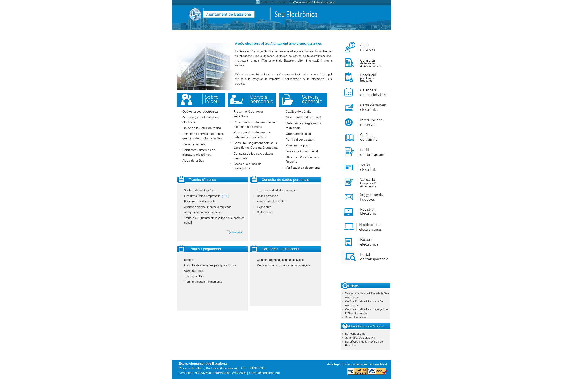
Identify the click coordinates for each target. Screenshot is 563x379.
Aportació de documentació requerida (207, 207)
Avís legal (333, 364)
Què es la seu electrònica (200, 111)
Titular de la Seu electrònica (201, 127)
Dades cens (264, 212)
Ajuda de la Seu (193, 160)
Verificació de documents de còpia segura (283, 265)
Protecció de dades (355, 364)
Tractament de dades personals (277, 190)
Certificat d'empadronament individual (280, 259)
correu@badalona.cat (264, 373)
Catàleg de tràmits (298, 111)
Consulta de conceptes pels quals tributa (210, 265)
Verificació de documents (303, 167)
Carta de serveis (193, 144)
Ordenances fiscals (299, 133)
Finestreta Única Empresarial (202, 196)
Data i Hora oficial (355, 317)
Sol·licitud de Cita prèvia (199, 190)
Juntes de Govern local (302, 151)
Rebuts (188, 259)
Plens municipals (297, 145)
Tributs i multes (194, 276)
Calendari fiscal (194, 270)
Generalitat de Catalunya (360, 337)
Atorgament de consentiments (203, 212)
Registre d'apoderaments (200, 201)
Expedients (264, 207)
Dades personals (267, 196)
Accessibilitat (378, 364)
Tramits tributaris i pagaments (203, 281)
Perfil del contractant (300, 139)
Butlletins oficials (355, 333)
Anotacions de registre (271, 201)
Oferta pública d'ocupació (303, 117)
